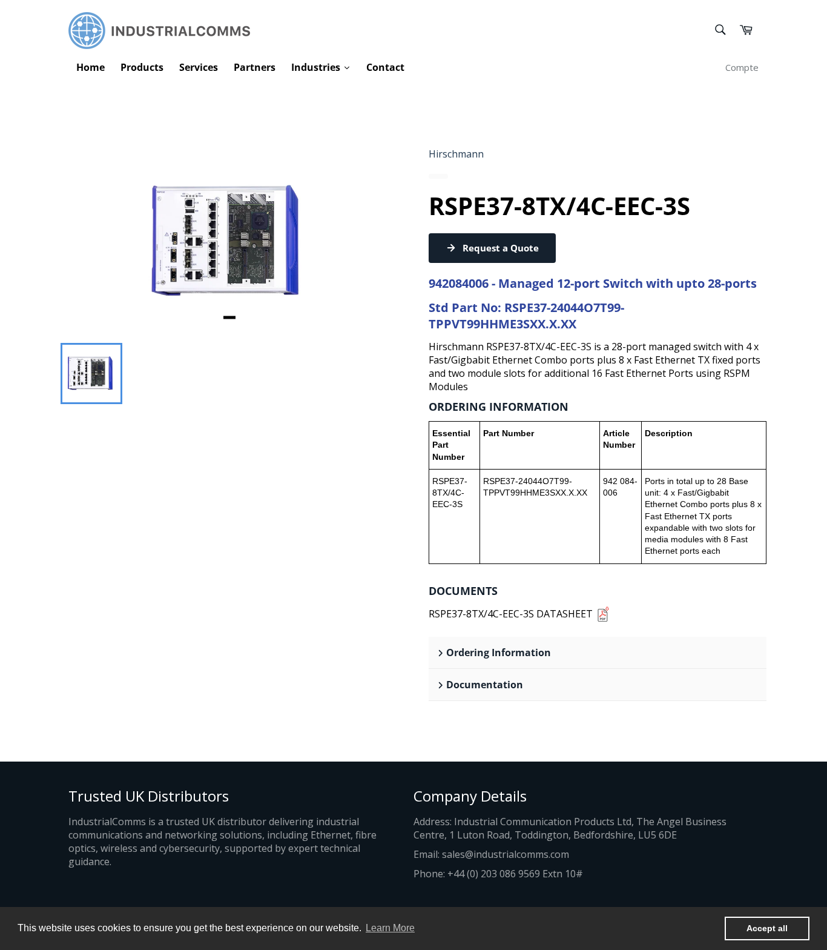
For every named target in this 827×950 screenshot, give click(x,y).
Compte (742, 67)
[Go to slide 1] (229, 317)
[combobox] (719, 30)
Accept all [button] (767, 928)
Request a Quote (501, 248)
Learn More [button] (390, 928)
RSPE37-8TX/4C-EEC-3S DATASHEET (511, 613)
